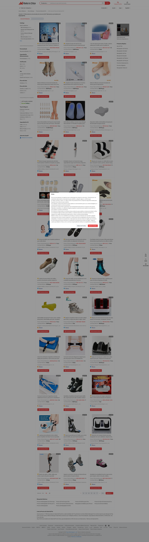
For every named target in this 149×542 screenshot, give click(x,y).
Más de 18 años (93, 226)
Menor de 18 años (81, 226)
